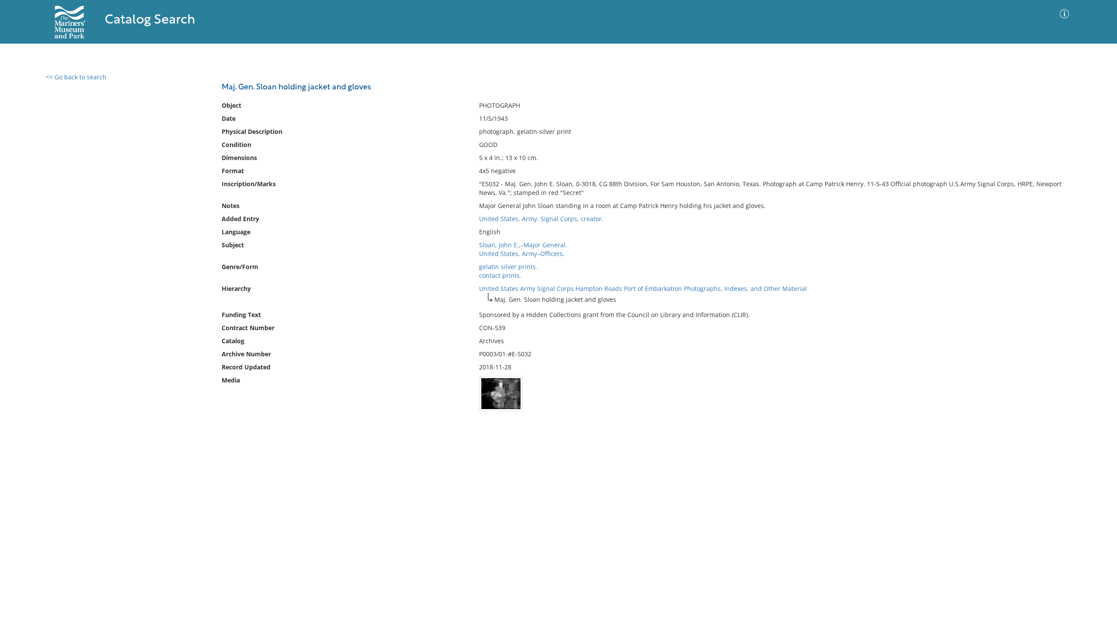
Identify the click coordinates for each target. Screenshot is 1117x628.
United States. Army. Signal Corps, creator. (541, 219)
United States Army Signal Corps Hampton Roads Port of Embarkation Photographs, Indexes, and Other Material (643, 288)
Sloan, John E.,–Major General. (523, 245)
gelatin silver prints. (508, 267)
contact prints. (500, 275)
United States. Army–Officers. (522, 253)
